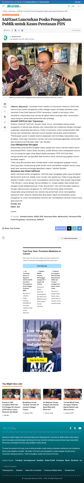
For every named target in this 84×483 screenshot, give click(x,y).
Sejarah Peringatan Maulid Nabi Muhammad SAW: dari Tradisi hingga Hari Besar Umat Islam (55, 279)
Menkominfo (63, 216)
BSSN (36, 216)
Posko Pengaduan (18, 220)
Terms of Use (44, 2)
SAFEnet (40, 220)
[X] (75, 428)
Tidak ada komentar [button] (70, 238)
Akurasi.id (23, 106)
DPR (41, 216)
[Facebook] (70, 428)
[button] (78, 2)
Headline (6, 15)
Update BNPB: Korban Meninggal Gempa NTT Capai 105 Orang (41, 277)
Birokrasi (74, 460)
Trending (35, 399)
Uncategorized (29, 460)
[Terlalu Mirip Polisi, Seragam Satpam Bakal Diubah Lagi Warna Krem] (73, 394)
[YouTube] (80, 428)
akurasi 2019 (16, 36)
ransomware (31, 220)
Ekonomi (47, 399)
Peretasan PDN (75, 216)
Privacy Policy (31, 2)
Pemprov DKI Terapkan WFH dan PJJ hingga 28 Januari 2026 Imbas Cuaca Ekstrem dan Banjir (11, 407)
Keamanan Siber (50, 216)
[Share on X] (15, 30)
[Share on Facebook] (12, 30)
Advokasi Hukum (26, 216)
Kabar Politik (50, 460)
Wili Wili (6, 415)
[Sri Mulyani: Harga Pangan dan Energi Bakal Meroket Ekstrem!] (52, 394)
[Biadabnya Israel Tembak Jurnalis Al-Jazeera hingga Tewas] (32, 394)
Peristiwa (14, 15)
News (67, 460)
